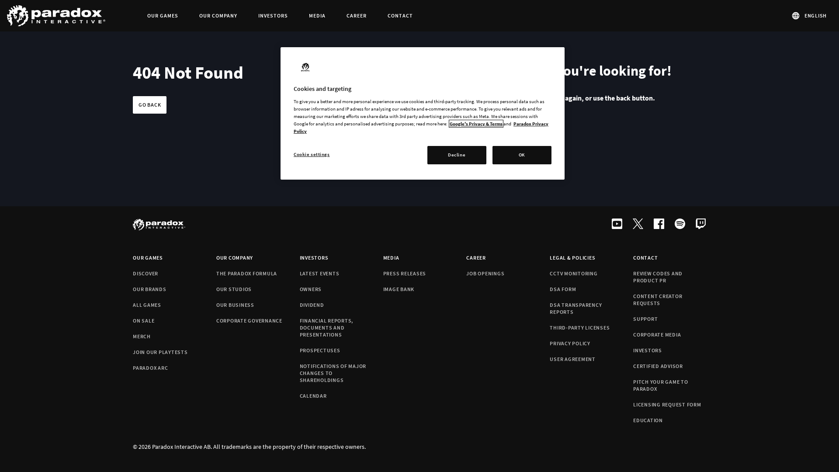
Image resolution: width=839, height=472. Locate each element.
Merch (142, 336)
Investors (314, 257)
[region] (423, 113)
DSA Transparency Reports (576, 308)
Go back (150, 104)
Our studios (234, 289)
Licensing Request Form (667, 404)
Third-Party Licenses (580, 327)
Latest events (320, 273)
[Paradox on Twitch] (700, 224)
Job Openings (485, 273)
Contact (645, 257)
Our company (234, 257)
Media (391, 257)
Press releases (404, 273)
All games (147, 305)
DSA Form (563, 289)
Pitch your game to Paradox (660, 385)
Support (645, 319)
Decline (456, 155)
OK (522, 155)
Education (648, 420)
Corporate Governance (249, 320)
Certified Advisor (658, 366)
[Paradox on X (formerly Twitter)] (638, 224)
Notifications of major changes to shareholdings (333, 373)
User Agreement (573, 359)
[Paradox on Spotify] (679, 224)
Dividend (312, 305)
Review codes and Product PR (658, 277)
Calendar (313, 395)
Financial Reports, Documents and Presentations (327, 327)
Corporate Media (657, 334)
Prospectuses (320, 350)
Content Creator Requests (657, 299)
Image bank (399, 289)
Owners (311, 289)
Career (476, 257)
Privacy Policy (570, 343)
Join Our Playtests (160, 352)
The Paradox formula (246, 273)
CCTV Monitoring (573, 273)
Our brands (149, 289)
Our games (148, 257)
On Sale (143, 320)
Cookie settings (312, 154)
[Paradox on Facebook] (658, 224)
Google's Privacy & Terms (476, 124)
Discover (145, 273)
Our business (235, 305)
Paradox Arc (150, 367)
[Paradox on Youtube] (617, 224)
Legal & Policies (572, 257)
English (815, 15)
